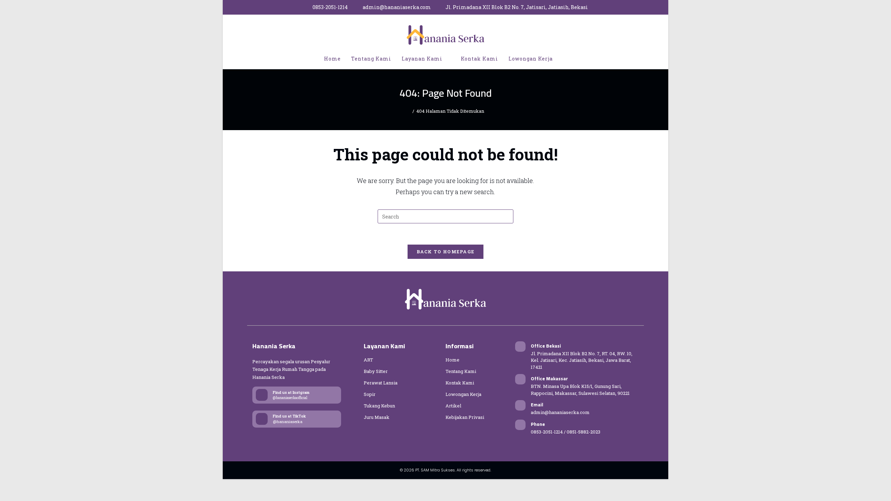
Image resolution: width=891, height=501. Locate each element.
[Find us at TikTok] (262, 419)
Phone (538, 424)
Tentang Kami (461, 371)
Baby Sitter (376, 371)
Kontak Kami (460, 383)
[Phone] (520, 425)
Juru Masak (376, 417)
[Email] (520, 405)
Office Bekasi (546, 346)
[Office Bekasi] (520, 346)
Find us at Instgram (291, 392)
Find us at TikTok (289, 416)
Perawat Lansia (380, 383)
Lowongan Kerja (463, 394)
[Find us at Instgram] (262, 395)
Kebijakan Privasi (465, 417)
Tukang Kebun (379, 406)
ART (368, 360)
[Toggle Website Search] (565, 58)
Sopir (370, 394)
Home (452, 360)
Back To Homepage (446, 251)
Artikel (453, 406)
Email (537, 404)
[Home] (408, 111)
